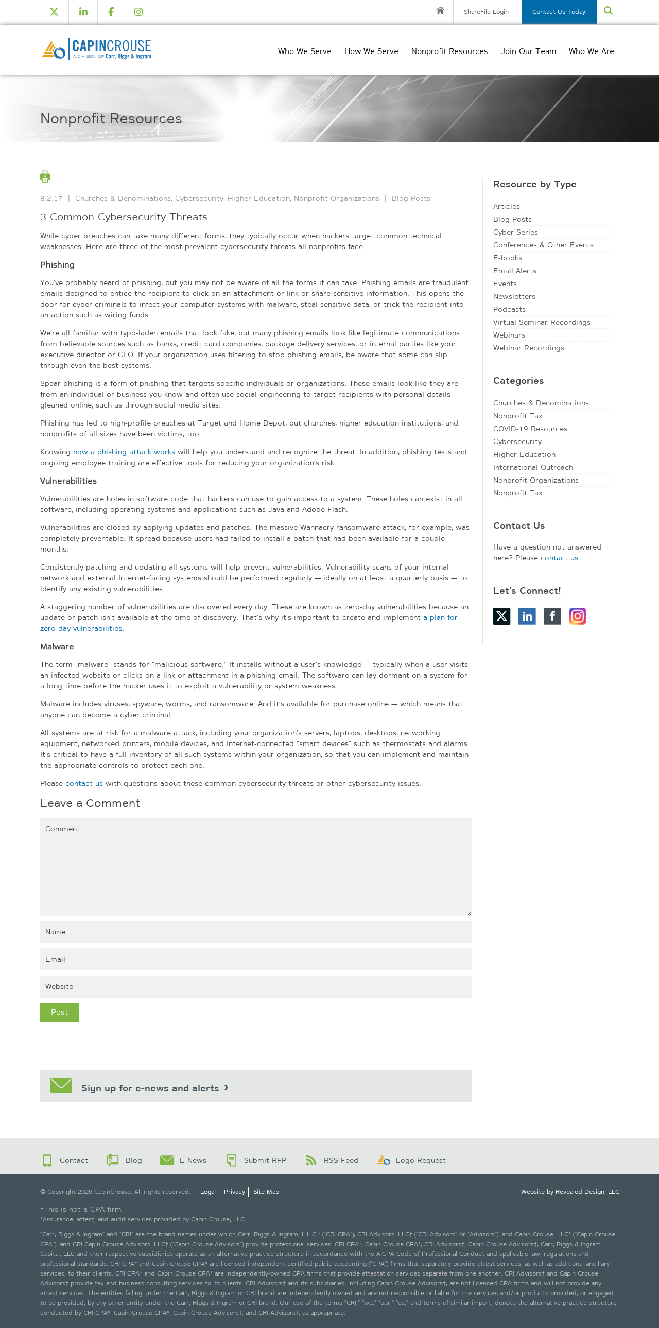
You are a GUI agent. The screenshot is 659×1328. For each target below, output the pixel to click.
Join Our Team (528, 51)
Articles (506, 206)
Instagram (577, 616)
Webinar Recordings (528, 347)
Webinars (509, 335)
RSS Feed (341, 1160)
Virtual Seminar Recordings (542, 322)
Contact (74, 1160)
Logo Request (421, 1160)
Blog (134, 1160)
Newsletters (514, 296)
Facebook (552, 616)
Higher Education (259, 198)
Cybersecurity (199, 198)
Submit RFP (265, 1160)
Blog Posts (411, 198)
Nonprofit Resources (449, 51)
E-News (193, 1160)
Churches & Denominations (123, 198)
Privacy (234, 1192)
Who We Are (591, 51)
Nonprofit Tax (518, 415)
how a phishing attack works (124, 451)
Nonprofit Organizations (336, 198)
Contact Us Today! (559, 12)
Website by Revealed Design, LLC (570, 1192)
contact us (84, 783)
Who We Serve (305, 51)
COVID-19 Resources (530, 428)
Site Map (266, 1192)
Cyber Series (515, 232)
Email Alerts (514, 270)
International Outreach (533, 467)
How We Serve (371, 51)
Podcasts (509, 309)
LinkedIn (527, 616)
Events (505, 283)
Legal (208, 1192)
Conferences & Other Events (543, 245)
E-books (507, 257)
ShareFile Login (486, 12)
